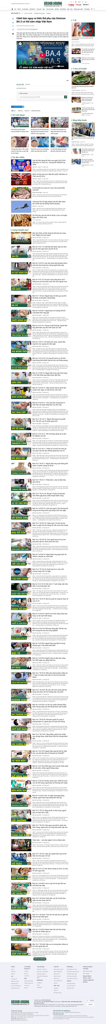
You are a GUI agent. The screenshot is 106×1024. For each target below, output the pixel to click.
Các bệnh (48, 13)
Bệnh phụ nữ (57, 973)
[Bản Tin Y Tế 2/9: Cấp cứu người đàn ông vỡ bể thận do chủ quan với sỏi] (21, 859)
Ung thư (56, 983)
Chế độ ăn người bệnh (72, 973)
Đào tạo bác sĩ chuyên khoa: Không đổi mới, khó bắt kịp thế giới (88, 161)
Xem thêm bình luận (21, 88)
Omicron (20, 110)
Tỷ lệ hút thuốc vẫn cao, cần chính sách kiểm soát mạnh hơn (82, 38)
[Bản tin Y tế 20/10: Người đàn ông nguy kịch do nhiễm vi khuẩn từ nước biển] (21, 559)
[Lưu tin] (13, 30)
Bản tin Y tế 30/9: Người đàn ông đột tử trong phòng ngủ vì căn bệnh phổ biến (48, 644)
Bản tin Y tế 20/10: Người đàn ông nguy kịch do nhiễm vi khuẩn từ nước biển (49, 555)
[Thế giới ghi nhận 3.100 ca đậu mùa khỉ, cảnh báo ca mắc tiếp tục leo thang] (20, 142)
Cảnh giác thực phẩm (72, 976)
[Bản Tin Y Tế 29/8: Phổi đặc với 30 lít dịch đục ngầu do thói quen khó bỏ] (21, 903)
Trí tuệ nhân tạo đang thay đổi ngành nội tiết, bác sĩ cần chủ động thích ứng (88, 51)
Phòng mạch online (78, 9)
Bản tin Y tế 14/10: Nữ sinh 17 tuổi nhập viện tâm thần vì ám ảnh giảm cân (50, 585)
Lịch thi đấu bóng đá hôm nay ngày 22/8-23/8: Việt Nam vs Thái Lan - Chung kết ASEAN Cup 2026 (49, 162)
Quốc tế (13, 973)
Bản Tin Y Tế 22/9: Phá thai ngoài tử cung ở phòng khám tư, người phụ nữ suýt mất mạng (48, 720)
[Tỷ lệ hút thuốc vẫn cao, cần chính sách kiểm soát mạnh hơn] (83, 30)
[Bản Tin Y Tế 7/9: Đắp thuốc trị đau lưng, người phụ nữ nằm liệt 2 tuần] (21, 815)
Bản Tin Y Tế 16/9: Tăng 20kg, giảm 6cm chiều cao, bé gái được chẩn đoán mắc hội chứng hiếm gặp (50, 736)
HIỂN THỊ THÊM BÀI (40, 959)
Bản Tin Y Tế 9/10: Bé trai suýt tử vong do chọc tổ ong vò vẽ (50, 600)
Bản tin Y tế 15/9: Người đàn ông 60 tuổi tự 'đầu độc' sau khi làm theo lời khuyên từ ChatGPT (49, 752)
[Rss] (93, 1000)
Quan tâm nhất (20, 84)
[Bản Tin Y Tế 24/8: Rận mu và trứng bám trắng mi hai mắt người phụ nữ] (21, 949)
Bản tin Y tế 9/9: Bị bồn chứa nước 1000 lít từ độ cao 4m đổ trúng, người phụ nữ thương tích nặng (49, 782)
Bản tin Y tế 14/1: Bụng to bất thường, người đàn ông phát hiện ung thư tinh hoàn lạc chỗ (49, 326)
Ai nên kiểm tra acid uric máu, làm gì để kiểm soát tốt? (48, 189)
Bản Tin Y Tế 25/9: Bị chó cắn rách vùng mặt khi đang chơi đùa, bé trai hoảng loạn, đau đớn (49, 691)
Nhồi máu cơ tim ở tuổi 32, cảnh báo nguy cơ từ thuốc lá (88, 59)
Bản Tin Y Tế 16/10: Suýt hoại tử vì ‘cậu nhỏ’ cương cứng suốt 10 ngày (48, 570)
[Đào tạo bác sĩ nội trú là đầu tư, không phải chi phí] (83, 129)
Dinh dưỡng (63, 9)
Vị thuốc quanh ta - (76, 90)
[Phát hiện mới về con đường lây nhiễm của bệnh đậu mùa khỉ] (40, 142)
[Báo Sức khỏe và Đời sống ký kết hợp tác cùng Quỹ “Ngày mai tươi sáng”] (21, 238)
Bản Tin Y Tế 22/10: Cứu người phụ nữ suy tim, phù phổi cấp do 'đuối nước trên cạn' (49, 540)
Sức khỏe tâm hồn (58, 980)
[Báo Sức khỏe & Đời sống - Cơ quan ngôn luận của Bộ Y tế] (53, 4)
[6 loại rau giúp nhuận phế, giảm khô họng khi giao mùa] (83, 78)
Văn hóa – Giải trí (87, 978)
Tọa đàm (26, 971)
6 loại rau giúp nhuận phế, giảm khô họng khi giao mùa (82, 87)
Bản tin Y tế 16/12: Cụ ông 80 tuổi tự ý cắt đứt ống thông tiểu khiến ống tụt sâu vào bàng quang (50, 359)
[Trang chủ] (12, 9)
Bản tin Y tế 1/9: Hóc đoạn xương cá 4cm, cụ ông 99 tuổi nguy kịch (50, 870)
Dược (43, 9)
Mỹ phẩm (56, 988)
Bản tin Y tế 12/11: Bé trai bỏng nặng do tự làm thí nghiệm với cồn (49, 435)
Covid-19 (27, 110)
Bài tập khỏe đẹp (57, 992)
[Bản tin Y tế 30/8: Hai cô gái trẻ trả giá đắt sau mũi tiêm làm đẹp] (21, 888)
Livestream (26, 975)
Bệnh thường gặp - (37, 192)
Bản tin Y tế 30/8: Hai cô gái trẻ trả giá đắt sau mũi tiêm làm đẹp (49, 884)
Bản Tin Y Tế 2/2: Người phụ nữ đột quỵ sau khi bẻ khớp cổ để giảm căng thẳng (49, 297)
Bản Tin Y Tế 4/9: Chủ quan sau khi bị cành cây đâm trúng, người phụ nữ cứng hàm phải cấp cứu (50, 826)
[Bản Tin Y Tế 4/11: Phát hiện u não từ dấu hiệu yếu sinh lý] (21, 485)
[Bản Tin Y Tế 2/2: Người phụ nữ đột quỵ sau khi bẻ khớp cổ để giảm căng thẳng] (21, 301)
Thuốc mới (26, 985)
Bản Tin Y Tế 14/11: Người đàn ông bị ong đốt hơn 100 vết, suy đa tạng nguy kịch (48, 420)
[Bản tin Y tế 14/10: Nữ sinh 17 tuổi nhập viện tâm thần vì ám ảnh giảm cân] (21, 589)
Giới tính (57, 9)
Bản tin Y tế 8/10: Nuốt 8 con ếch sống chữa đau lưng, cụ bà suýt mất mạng (49, 615)
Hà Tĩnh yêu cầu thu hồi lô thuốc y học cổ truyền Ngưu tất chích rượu (49, 216)
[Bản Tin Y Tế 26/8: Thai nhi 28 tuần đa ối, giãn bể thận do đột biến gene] (21, 920)
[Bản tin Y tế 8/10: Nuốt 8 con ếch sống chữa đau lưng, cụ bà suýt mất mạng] (21, 619)
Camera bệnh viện (15, 988)
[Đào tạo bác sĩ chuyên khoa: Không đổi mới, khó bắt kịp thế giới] (76, 161)
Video (38, 985)
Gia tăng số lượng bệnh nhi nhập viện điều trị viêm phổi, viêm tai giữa (59, 131)
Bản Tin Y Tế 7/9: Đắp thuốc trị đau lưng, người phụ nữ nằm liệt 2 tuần (49, 811)
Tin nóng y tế (14, 979)
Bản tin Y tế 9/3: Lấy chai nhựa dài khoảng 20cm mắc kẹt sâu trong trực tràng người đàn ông (49, 264)
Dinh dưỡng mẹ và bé (72, 969)
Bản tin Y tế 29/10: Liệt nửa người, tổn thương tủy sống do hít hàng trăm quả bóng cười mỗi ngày (50, 509)
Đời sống (85, 982)
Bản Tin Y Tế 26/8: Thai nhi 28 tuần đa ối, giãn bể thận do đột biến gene (50, 916)
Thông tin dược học (28, 983)
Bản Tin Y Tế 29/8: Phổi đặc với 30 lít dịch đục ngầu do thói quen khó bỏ (49, 899)
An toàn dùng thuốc (28, 980)
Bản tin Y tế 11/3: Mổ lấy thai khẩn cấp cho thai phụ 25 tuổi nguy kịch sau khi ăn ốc (49, 248)
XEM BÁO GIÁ (67, 1010)
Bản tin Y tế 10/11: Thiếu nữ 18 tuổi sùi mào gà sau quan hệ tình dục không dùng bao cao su (49, 450)
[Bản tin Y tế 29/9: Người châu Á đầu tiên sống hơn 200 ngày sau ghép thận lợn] (21, 663)
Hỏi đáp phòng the (71, 983)
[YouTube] (76, 1)
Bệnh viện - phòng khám (42, 971)
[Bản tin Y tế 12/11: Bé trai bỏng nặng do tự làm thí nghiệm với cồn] (21, 439)
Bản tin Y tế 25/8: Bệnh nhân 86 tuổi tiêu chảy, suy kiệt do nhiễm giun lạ (49, 930)
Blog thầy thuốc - (76, 141)
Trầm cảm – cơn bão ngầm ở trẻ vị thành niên (48, 840)
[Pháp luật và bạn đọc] (79, 5)
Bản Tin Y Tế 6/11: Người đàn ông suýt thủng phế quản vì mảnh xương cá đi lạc (50, 464)
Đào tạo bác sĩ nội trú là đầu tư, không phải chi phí (83, 138)
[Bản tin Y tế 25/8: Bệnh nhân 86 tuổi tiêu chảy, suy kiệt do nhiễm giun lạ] (21, 934)
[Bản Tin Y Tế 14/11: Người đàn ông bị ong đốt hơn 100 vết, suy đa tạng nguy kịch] (21, 424)
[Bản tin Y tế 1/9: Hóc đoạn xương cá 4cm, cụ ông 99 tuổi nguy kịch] (21, 874)
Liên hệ (90, 1004)
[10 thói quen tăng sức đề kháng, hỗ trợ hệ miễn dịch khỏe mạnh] (76, 110)
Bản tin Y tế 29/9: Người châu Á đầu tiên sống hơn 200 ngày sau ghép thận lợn (48, 659)
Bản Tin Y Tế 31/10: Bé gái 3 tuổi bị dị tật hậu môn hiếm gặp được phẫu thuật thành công (48, 495)
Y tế (15, 9)
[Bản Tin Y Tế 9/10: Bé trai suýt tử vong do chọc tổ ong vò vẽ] (21, 604)
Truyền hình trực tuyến (39, 13)
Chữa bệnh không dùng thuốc (42, 977)
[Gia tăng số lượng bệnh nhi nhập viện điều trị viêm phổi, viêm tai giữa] (60, 122)
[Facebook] (73, 1)
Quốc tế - (34, 206)
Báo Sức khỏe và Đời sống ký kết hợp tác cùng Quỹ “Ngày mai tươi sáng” (49, 234)
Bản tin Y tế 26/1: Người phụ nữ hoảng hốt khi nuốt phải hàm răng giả (48, 312)
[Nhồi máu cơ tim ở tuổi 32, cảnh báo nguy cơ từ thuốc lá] (76, 60)
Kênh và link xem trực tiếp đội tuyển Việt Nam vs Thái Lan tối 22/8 (49, 175)
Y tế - (33, 219)
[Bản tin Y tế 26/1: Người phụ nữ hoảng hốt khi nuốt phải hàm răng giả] (21, 316)
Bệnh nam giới (57, 976)
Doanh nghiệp (86, 973)
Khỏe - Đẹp (70, 9)
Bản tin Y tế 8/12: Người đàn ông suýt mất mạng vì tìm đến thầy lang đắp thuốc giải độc (49, 374)
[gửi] (65, 97)
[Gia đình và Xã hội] (71, 5)
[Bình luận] (13, 34)
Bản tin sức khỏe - (37, 237)
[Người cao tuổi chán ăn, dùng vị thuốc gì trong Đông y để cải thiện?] (76, 99)
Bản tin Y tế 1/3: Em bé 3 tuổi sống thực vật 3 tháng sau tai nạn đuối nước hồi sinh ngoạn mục (49, 280)
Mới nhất (28, 84)
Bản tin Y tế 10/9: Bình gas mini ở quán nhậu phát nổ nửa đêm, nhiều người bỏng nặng (50, 767)
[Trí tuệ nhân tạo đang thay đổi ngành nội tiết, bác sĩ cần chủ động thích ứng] (76, 51)
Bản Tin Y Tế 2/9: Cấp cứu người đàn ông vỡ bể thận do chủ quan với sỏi (49, 855)
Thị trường (86, 9)
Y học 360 (39, 9)
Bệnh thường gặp (58, 971)
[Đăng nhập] (86, 2)
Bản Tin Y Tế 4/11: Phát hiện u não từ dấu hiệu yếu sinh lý (49, 481)
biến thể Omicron (35, 110)
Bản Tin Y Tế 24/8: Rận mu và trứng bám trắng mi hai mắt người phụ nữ (50, 945)
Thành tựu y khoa (15, 981)
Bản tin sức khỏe (28, 13)
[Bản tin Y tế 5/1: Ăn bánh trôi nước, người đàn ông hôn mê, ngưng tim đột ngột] (21, 347)
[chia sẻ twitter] (13, 22)
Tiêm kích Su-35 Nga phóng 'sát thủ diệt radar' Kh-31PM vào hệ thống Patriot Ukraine (49, 203)
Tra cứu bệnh (25, 9)
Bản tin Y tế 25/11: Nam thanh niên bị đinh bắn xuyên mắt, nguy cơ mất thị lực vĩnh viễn (49, 389)
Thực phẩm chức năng (72, 978)
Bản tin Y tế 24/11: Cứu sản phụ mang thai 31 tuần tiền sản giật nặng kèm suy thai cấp (48, 404)
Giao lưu (26, 973)
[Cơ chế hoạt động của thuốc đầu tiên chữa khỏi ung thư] (60, 142)
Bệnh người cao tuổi (58, 969)
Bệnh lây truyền (70, 988)
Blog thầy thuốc (80, 120)
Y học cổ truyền (49, 9)
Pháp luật (13, 971)
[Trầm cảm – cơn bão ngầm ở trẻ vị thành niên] (21, 845)
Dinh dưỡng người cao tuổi (73, 971)
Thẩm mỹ (56, 990)
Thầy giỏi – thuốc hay (42, 969)
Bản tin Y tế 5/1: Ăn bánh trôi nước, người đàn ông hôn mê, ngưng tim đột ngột (48, 343)
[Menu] (91, 9)
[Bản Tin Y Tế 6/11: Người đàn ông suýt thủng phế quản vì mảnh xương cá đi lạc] (21, 469)
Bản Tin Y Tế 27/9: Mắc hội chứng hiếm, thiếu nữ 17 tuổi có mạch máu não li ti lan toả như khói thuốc (50, 675)
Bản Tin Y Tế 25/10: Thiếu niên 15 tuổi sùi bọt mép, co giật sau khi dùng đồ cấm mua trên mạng (50, 524)
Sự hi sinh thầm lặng (15, 985)
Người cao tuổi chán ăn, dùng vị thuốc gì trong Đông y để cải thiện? (87, 99)
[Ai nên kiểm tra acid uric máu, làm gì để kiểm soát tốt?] (21, 193)
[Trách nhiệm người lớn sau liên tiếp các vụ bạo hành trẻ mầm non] (76, 151)
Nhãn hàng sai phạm (87, 971)
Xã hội (12, 969)
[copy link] (13, 26)
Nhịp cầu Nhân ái (87, 976)
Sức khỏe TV (32, 9)
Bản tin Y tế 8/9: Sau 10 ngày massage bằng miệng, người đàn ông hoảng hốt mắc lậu (48, 797)
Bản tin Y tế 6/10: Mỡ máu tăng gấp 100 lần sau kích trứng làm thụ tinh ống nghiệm (49, 629)
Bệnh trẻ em (56, 978)
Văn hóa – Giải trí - (37, 167)
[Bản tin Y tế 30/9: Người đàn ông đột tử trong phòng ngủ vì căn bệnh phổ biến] (21, 648)
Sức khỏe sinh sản (71, 985)
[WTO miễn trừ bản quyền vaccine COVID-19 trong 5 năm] (20, 122)
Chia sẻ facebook (17, 106)
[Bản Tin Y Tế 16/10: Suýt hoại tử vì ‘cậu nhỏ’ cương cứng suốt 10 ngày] (21, 574)
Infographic (39, 987)
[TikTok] (71, 2)
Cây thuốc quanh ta (41, 973)
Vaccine (26, 987)
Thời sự (19, 9)
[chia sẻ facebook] (13, 19)
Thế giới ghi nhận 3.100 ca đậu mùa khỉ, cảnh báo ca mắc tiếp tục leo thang (20, 151)
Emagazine (39, 982)
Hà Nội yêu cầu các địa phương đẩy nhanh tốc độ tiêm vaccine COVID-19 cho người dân (40, 131)
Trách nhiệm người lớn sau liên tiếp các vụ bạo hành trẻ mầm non (88, 151)
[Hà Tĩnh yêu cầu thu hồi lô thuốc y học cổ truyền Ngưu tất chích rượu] (21, 220)
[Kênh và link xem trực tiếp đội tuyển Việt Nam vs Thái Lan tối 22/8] (21, 179)
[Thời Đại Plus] (86, 5)
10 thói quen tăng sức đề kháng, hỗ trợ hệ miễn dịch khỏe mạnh (88, 109)
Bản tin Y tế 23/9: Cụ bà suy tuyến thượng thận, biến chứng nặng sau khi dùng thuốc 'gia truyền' (49, 706)
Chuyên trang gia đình (88, 980)
